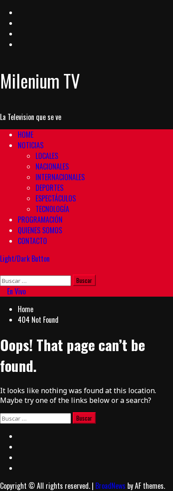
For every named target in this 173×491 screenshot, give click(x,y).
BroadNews (110, 485)
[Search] (2, 269)
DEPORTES (49, 187)
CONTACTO (32, 241)
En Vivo (15, 291)
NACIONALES (52, 166)
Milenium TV (40, 80)
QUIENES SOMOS (40, 230)
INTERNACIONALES (60, 177)
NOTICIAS (30, 145)
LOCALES (46, 156)
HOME (25, 134)
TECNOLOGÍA (52, 209)
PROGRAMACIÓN (40, 219)
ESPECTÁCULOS (55, 198)
